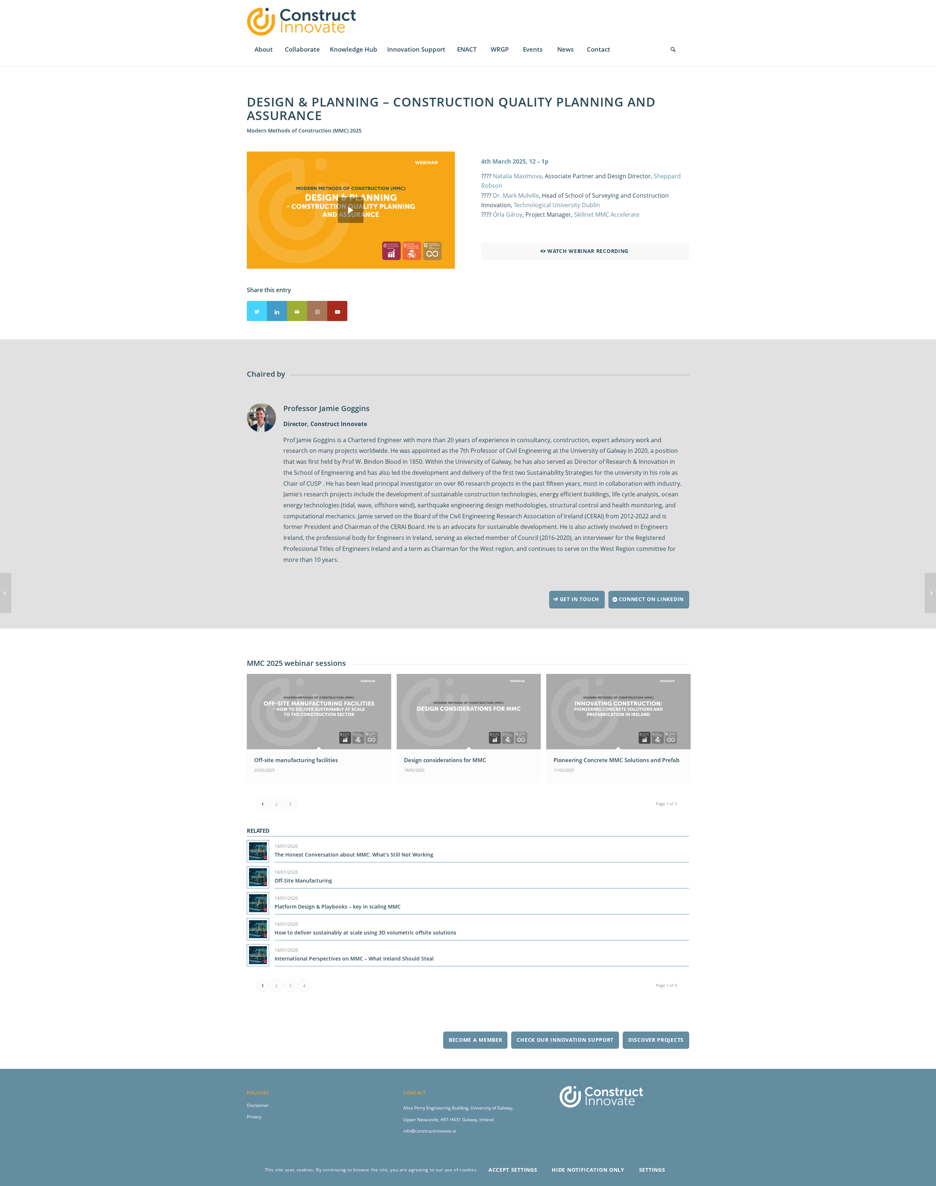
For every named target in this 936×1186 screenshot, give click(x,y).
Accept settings (512, 1169)
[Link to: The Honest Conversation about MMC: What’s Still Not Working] (258, 851)
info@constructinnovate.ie (429, 1131)
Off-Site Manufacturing (303, 880)
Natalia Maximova (517, 176)
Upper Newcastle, (422, 1119)
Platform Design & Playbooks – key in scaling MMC (338, 906)
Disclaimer (258, 1105)
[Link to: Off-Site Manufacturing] (258, 877)
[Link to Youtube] (337, 311)
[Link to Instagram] (317, 311)
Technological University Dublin (557, 205)
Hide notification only (588, 1169)
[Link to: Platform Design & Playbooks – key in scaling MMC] (258, 903)
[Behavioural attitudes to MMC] (930, 593)
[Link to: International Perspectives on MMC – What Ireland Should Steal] (258, 955)
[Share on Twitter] (257, 311)
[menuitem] (263, 49)
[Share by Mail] (297, 311)
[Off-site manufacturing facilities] (5, 593)
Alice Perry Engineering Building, (437, 1108)
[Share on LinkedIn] (277, 311)
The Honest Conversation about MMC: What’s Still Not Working (354, 854)
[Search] (672, 49)
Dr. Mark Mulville (516, 195)
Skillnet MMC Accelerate (606, 214)
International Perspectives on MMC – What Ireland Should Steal (354, 958)
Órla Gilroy (507, 214)
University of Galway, (492, 1108)
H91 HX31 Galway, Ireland (467, 1119)
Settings (652, 1169)
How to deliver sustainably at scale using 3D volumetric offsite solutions (365, 932)
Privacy (254, 1117)
